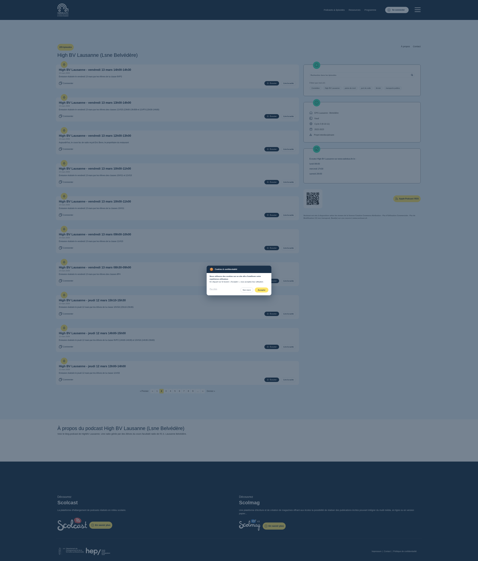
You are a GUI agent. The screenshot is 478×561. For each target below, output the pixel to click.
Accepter (261, 290)
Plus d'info (213, 289)
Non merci (247, 290)
